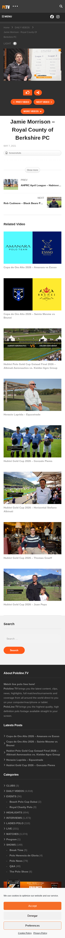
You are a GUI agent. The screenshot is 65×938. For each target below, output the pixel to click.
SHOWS (11, 844)
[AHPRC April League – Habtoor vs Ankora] (32, 188)
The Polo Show (19, 871)
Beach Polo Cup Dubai (23, 801)
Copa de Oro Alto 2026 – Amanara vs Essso (30, 267)
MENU (8, 16)
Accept (32, 905)
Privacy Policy (40, 933)
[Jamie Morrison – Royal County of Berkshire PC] (32, 248)
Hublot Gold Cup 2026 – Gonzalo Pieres (28, 461)
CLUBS (10, 785)
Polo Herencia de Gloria (24, 855)
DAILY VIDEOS (15, 791)
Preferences (32, 925)
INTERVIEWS (14, 817)
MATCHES (12, 834)
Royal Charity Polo (21, 807)
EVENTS (11, 796)
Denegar (32, 915)
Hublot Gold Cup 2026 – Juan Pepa (25, 604)
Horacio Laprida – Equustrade (22, 414)
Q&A (12, 866)
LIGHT (7, 43)
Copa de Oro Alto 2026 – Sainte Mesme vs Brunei (32, 743)
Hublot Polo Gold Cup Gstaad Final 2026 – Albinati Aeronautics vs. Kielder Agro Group (33, 752)
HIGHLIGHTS (14, 812)
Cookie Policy (25, 933)
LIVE (9, 828)
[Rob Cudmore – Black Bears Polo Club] (32, 206)
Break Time (16, 850)
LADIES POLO (14, 823)
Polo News (16, 860)
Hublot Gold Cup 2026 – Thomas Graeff (28, 557)
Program (11, 839)
